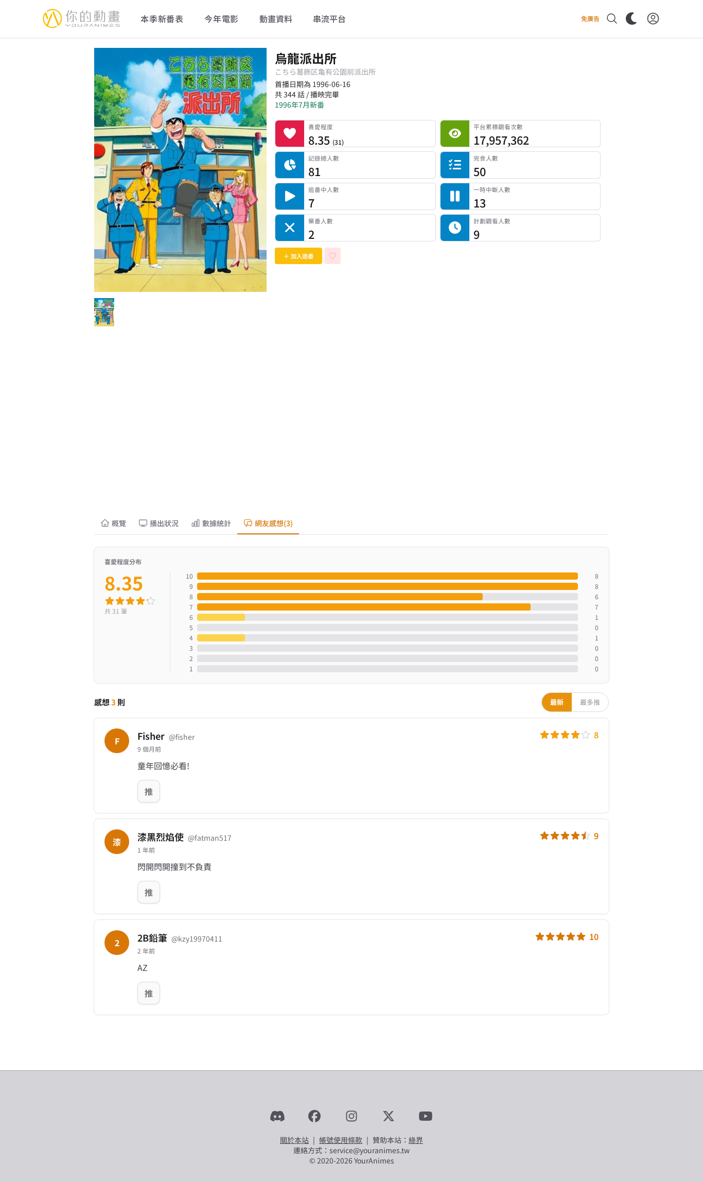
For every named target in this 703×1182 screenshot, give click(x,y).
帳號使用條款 (340, 1140)
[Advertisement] (351, 429)
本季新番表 (162, 18)
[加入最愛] (332, 256)
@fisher (182, 737)
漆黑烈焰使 (160, 836)
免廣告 (590, 18)
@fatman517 (210, 837)
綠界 (416, 1140)
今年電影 (221, 18)
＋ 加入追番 (298, 256)
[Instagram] (351, 1116)
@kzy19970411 (196, 938)
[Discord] (277, 1116)
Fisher (151, 735)
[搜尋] (612, 18)
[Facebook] (314, 1116)
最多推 (590, 702)
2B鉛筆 (152, 937)
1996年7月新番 (299, 104)
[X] (388, 1116)
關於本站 (294, 1140)
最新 (557, 702)
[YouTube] (425, 1116)
